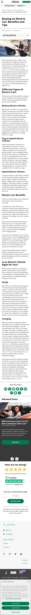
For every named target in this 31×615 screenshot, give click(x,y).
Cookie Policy (9, 598)
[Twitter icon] (16, 554)
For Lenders (25, 563)
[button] (12, 459)
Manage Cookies (15, 612)
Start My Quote (26, 2)
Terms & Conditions (6, 577)
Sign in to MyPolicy (8, 539)
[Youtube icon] (22, 554)
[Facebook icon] (5, 554)
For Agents (25, 560)
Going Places (10, 5)
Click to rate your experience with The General (15, 473)
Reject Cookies (15, 608)
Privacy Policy (15, 577)
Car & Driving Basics (17, 10)
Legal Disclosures (24, 577)
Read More (15, 442)
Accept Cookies (15, 603)
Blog (8, 10)
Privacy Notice (17, 598)
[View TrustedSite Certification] (13, 572)
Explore (20, 5)
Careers (5, 543)
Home (4, 10)
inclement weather (8, 352)
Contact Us (6, 547)
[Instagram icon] (11, 554)
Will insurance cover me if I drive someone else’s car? (15, 422)
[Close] (28, 582)
